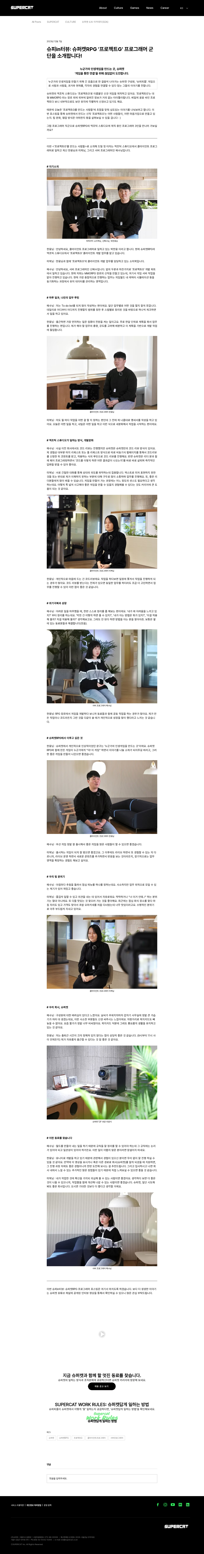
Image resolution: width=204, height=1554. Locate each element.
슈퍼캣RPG (64, 1438)
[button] (103, 7)
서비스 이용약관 (17, 1505)
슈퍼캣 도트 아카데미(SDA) (95, 21)
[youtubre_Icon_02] (173, 1504)
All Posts (36, 21)
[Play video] (102, 1334)
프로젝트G (78, 1438)
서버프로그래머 (117, 1438)
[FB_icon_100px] (158, 1504)
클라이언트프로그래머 (96, 1438)
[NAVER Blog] (180, 1504)
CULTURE (70, 21)
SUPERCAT (53, 21)
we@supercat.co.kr (69, 1540)
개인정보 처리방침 (33, 1505)
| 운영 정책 (46, 1505)
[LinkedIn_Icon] (187, 1504)
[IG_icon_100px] (165, 1504)
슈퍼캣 (51, 1438)
